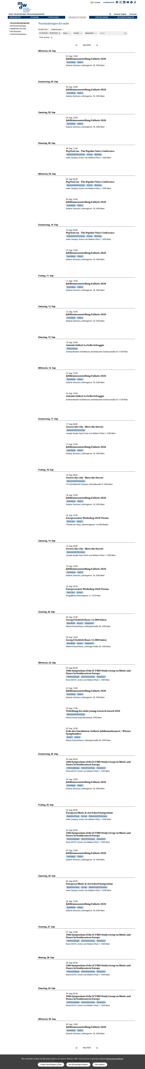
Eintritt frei (43, 29)
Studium (34, 17)
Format (77, 33)
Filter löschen (44, 37)
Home (11, 14)
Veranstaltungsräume (18, 34)
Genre (65, 33)
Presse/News (101, 17)
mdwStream (56, 29)
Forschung (53, 17)
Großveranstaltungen (18, 26)
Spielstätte (89, 33)
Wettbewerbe (15, 31)
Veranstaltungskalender (35, 14)
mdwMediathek (108, 2)
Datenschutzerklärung (114, 1059)
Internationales (126, 17)
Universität (15, 17)
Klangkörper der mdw (18, 29)
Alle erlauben (100, 1064)
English (123, 14)
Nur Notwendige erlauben (78, 1064)
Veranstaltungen (20, 14)
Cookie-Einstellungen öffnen (51, 1064)
